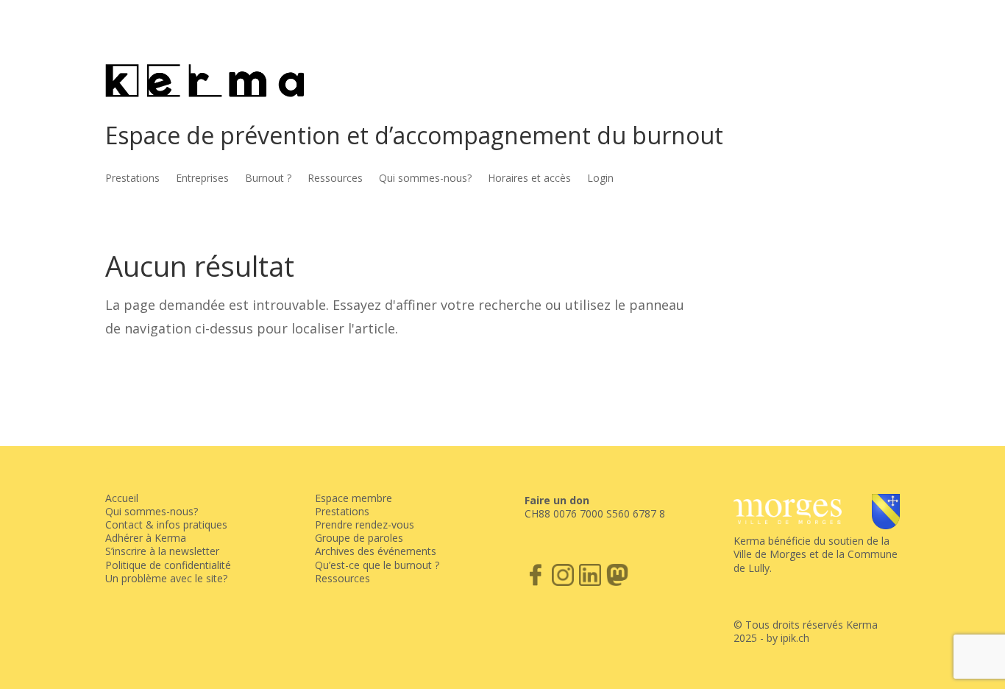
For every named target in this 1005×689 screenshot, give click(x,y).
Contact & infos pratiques (166, 524)
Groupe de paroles (359, 538)
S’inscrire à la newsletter (162, 551)
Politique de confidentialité (168, 565)
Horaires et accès (529, 179)
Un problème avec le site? (166, 578)
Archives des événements (375, 551)
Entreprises (202, 179)
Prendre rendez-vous (364, 524)
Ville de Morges (770, 554)
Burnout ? (268, 179)
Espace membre (353, 498)
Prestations (132, 179)
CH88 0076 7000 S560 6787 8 (595, 513)
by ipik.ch (788, 638)
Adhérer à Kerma (145, 538)
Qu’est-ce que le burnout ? (377, 565)
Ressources (335, 179)
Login (600, 179)
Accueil (121, 498)
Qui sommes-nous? (425, 179)
